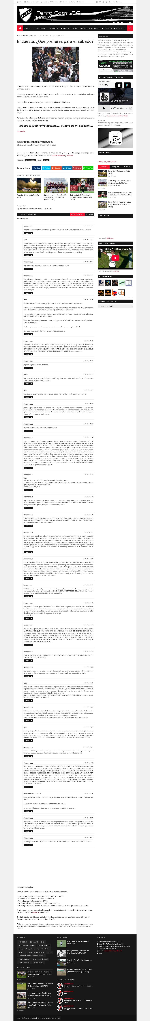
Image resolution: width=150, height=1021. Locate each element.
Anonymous (68, 984)
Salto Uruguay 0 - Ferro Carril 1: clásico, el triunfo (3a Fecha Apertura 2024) (55, 197)
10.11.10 (46, 160)
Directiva (55, 2)
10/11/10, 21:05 (88, 361)
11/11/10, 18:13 (88, 763)
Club (27, 2)
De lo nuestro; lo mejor (27, 945)
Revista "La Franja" (25, 963)
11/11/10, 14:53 (88, 667)
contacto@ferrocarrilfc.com (112, 951)
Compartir (21, 131)
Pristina (70, 155)
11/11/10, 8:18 (88, 496)
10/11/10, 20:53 (88, 341)
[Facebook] (97, 2)
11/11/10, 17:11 (88, 747)
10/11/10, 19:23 (88, 239)
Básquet (41, 28)
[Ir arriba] (59, 1018)
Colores (107, 28)
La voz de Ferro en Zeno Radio (117, 116)
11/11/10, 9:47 (88, 532)
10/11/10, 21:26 (88, 424)
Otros (65, 28)
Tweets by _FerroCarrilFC (107, 161)
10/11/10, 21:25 (88, 404)
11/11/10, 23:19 (88, 818)
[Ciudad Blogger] (121, 295)
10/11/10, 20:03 (88, 261)
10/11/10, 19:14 (88, 226)
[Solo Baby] (122, 285)
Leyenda (119, 28)
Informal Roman (58, 155)
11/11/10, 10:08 (88, 558)
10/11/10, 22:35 (88, 474)
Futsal (127, 167)
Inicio (21, 2)
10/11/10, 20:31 (88, 275)
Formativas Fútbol (43, 949)
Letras (49, 952)
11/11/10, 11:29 (88, 603)
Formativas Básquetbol (26, 949)
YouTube (116, 271)
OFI (83, 28)
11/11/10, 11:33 (88, 651)
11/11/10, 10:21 (88, 585)
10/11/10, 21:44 (88, 437)
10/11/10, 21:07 (88, 374)
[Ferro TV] (115, 147)
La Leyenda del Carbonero (35, 952)
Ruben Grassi (38, 963)
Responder (28, 233)
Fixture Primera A (44, 945)
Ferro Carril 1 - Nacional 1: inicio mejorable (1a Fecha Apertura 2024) (119, 204)
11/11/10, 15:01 (88, 683)
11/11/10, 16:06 (88, 707)
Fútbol (29, 28)
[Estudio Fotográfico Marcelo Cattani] (108, 285)
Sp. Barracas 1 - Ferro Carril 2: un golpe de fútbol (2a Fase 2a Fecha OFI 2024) (40, 974)
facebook (89, 214)
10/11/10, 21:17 (88, 390)
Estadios (94, 28)
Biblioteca (64, 2)
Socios (73, 2)
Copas (75, 28)
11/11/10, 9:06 (88, 514)
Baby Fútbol (23, 942)
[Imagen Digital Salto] (115, 285)
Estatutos (45, 2)
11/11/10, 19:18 (88, 793)
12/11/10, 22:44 (88, 838)
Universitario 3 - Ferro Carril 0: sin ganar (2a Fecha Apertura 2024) (81, 197)
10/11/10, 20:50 (88, 299)
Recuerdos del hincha (40, 959)
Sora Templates (51, 1018)
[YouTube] (103, 2)
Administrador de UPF (32, 794)
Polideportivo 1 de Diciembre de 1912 (31, 956)
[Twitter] (100, 2)
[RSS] (109, 2)
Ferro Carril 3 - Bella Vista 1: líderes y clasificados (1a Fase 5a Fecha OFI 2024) (40, 1005)
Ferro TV (55, 28)
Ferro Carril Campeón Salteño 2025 (28, 196)
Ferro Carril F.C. (77, 214)
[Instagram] (106, 2)
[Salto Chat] (108, 295)
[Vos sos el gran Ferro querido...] (55, 81)
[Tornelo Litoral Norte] (114, 295)
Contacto (81, 2)
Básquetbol (34, 942)
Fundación (36, 2)
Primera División (27, 35)
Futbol (104, 167)
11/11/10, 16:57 (88, 727)
